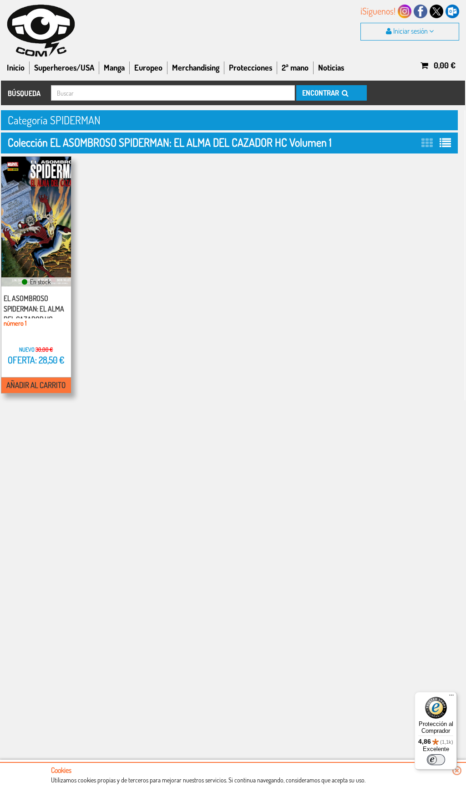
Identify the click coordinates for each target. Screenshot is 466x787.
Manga (114, 67)
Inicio (16, 67)
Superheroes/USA (64, 67)
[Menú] (451, 697)
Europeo (148, 67)
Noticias (331, 67)
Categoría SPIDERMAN (54, 120)
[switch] (436, 759)
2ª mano (295, 67)
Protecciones (250, 67)
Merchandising (195, 67)
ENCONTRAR (321, 92)
